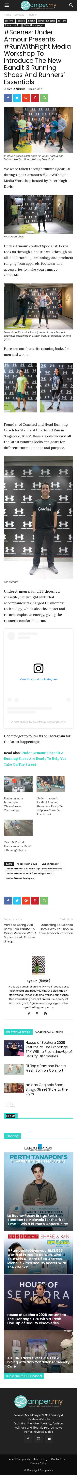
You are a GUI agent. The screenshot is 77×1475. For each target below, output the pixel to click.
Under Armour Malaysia (20, 878)
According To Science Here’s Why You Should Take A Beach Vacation (56, 929)
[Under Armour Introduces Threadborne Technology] (18, 784)
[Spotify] (47, 1014)
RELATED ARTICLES (18, 1032)
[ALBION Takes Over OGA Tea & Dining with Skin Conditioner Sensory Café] (38, 1351)
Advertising (40, 1459)
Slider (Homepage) (33, 25)
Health (31, 20)
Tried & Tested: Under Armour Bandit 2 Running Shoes (18, 846)
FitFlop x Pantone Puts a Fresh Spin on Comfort (46, 1068)
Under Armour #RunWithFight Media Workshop (34, 868)
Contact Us (58, 1459)
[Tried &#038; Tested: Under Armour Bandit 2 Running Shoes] (18, 828)
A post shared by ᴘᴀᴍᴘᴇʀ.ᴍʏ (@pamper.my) (38, 721)
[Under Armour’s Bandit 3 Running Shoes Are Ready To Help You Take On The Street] (51, 784)
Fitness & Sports (46, 20)
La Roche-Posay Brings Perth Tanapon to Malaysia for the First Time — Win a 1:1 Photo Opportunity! (37, 1219)
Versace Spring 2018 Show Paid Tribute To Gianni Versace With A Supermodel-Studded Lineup (20, 933)
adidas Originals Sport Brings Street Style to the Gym (47, 1089)
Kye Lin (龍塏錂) (16, 88)
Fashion (33, 14)
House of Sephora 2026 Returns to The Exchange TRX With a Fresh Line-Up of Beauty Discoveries (49, 1049)
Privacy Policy (38, 1463)
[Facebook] (30, 1014)
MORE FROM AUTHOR (49, 1032)
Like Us (10, 1116)
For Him (62, 20)
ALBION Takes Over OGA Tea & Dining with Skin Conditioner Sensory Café (38, 1362)
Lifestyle (19, 14)
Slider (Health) (12, 25)
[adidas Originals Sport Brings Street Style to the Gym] (14, 1088)
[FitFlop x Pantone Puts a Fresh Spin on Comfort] (14, 1069)
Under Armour (50, 863)
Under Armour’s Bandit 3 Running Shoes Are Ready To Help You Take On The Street (35, 759)
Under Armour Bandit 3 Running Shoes (29, 873)
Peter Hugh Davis (27, 863)
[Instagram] (38, 1014)
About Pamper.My (19, 1459)
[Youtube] (49, 1439)
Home (7, 14)
